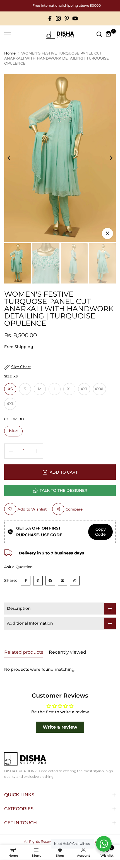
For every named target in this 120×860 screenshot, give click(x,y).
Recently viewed (67, 652)
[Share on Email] (62, 580)
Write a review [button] (60, 727)
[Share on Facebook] (25, 580)
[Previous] (12, 158)
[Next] (107, 158)
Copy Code (100, 532)
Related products (23, 652)
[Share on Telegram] (50, 580)
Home (10, 53)
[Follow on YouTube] (75, 19)
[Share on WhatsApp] (75, 580)
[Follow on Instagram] (58, 19)
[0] (108, 34)
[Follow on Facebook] (50, 19)
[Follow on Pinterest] (66, 19)
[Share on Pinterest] (38, 580)
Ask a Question (18, 566)
